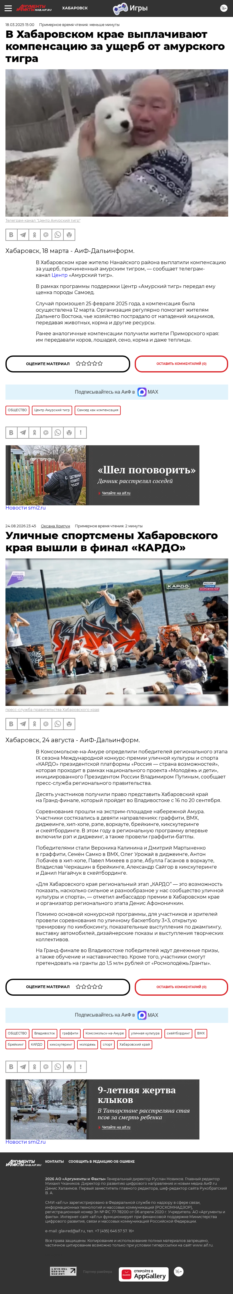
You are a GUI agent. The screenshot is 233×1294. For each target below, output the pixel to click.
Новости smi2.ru (25, 508)
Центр (60, 275)
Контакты (54, 1162)
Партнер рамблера (97, 1271)
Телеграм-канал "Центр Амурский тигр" (42, 220)
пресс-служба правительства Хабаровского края (52, 709)
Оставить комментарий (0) (182, 364)
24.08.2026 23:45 (20, 526)
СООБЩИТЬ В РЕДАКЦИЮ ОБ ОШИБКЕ (102, 1162)
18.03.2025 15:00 (19, 24)
